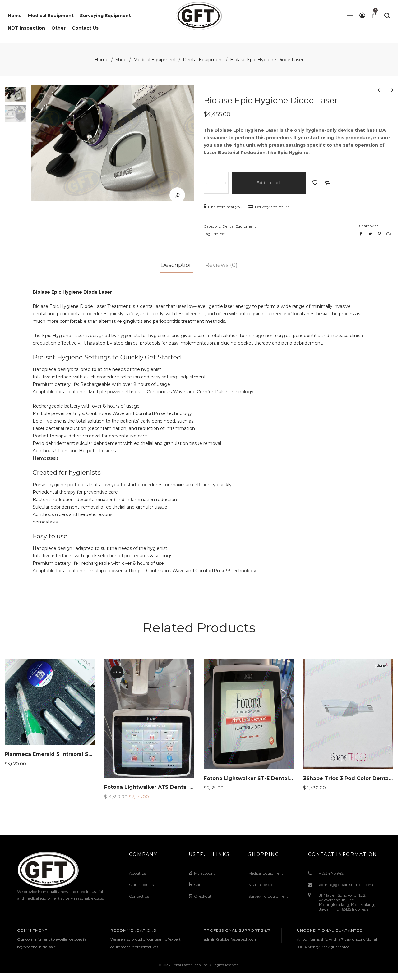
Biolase (218, 233)
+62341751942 (331, 873)
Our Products (141, 884)
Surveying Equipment (268, 896)
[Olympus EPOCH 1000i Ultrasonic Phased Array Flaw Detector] (390, 89)
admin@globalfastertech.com (346, 884)
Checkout (202, 896)
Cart (198, 884)
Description (176, 265)
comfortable (73, 321)
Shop (121, 59)
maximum (182, 484)
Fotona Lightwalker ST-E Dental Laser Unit (260, 778)
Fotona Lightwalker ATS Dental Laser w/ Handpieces (174, 787)
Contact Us (139, 896)
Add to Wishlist (315, 182)
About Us (137, 873)
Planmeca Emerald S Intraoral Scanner (56, 754)
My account (204, 873)
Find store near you (225, 206)
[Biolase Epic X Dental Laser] (381, 89)
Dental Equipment (203, 59)
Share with (369, 225)
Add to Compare (327, 182)
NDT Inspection (262, 884)
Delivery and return (272, 206)
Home (102, 59)
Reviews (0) (221, 265)
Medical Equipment (154, 59)
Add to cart (269, 182)
